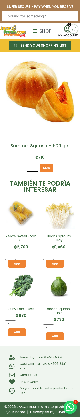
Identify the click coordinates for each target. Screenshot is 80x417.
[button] (70, 407)
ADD (46, 167)
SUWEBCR (64, 412)
